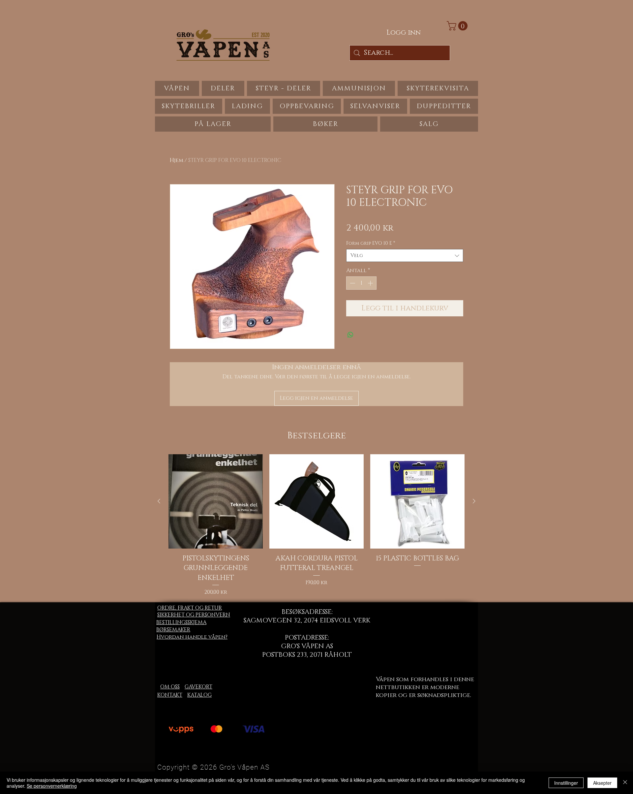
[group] (316, 525)
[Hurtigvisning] (215, 501)
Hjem (176, 160)
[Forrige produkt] (159, 501)
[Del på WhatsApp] (350, 335)
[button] (458, 26)
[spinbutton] (361, 283)
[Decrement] (351, 283)
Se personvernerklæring (52, 785)
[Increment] (371, 283)
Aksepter (602, 782)
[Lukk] (625, 783)
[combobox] (404, 255)
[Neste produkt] (474, 501)
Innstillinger (566, 782)
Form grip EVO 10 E (370, 243)
